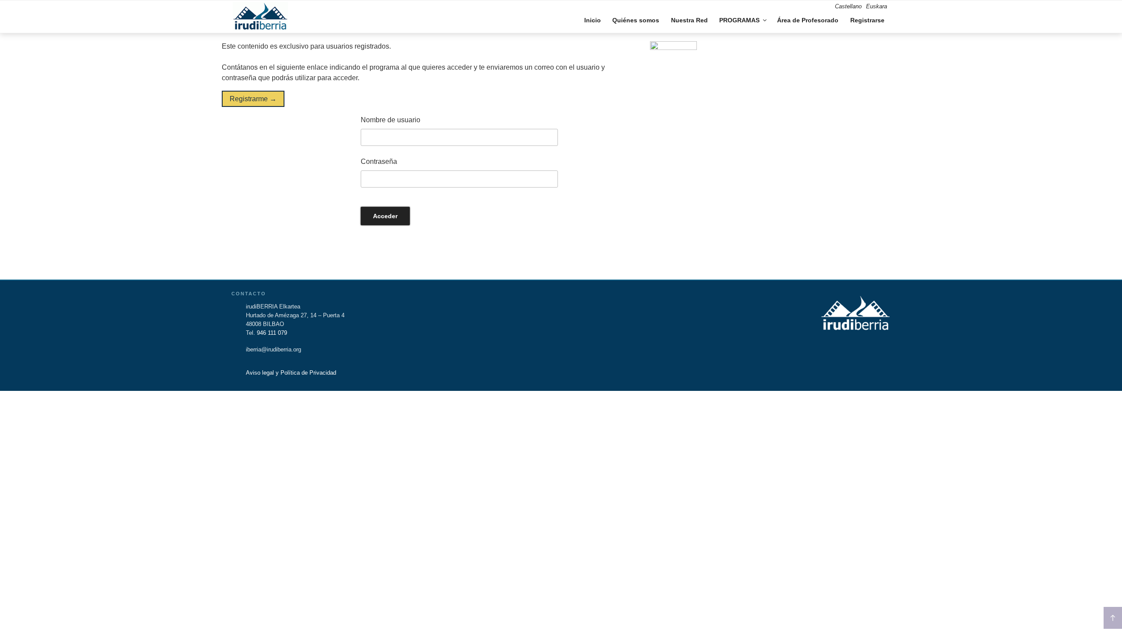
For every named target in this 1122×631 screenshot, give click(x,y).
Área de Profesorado (807, 20)
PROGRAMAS (739, 20)
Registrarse (867, 20)
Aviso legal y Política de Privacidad (291, 373)
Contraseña (379, 161)
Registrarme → (253, 99)
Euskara (876, 6)
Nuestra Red (689, 20)
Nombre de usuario (390, 120)
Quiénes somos (635, 20)
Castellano (848, 6)
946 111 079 (272, 333)
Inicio (592, 20)
